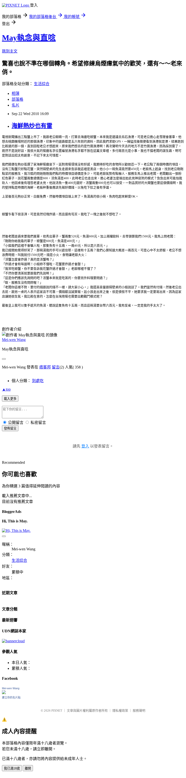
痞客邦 (45, 367)
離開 (28, 768)
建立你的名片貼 (11, 697)
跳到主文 (9, 51)
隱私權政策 (120, 710)
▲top (6, 389)
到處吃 (38, 381)
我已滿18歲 (12, 768)
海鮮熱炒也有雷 (32, 126)
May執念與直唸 (29, 37)
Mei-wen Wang (14, 340)
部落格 (17, 99)
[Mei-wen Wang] (4, 693)
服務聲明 (139, 710)
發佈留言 (10, 428)
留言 (56, 367)
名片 (15, 105)
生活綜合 (41, 84)
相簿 (15, 93)
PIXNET (56, 710)
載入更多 (10, 399)
